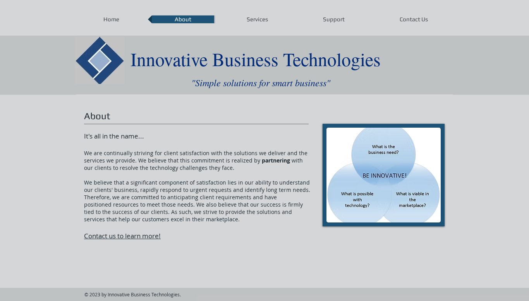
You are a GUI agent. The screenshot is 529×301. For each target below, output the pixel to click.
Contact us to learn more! (122, 235)
